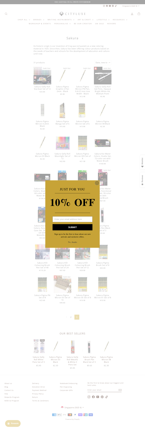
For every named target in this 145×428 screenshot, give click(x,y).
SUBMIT (72, 227)
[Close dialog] (97, 183)
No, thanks (72, 242)
